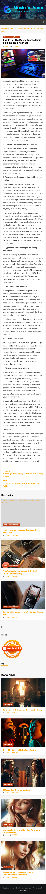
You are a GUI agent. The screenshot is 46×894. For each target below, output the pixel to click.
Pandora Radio (8, 704)
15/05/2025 (15, 576)
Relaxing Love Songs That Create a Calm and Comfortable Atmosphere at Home (18, 873)
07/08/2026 (15, 792)
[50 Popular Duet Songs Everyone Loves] (23, 773)
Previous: (23, 474)
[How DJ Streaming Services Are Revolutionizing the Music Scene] (23, 513)
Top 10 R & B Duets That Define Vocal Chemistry (20, 750)
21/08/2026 (15, 712)
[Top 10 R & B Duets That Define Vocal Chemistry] (23, 732)
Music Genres (8, 824)
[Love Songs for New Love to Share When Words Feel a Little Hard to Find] (23, 813)
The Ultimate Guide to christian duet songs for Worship (22, 710)
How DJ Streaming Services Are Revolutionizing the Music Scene (21, 531)
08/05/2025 (15, 617)
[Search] (43, 22)
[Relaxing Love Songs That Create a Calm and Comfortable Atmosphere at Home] (23, 855)
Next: (21, 483)
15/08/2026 (15, 752)
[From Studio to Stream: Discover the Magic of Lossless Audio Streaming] (23, 554)
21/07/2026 (15, 835)
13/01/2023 (15, 46)
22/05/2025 (15, 535)
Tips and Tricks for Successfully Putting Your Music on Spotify (23, 613)
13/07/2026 (15, 877)
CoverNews (36, 888)
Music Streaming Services (11, 37)
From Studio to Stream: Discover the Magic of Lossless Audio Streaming (20, 572)
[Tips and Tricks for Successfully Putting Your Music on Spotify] (23, 595)
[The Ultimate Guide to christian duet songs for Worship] (23, 692)
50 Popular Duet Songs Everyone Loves (16, 790)
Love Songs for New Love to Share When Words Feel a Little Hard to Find (21, 831)
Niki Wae (7, 46)
